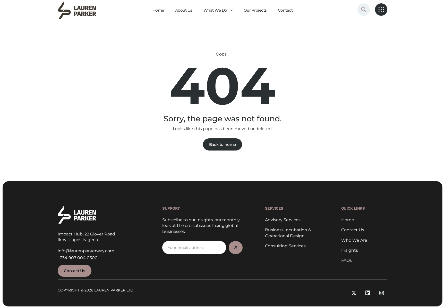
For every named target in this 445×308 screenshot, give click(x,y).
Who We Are (354, 240)
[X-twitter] (354, 293)
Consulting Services (285, 245)
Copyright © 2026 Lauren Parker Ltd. (96, 290)
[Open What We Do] (231, 10)
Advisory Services (283, 219)
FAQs (346, 260)
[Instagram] (381, 293)
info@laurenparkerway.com (86, 250)
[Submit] (236, 247)
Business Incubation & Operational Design (288, 232)
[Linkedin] (367, 293)
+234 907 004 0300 (78, 257)
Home (347, 219)
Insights (349, 250)
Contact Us (352, 229)
